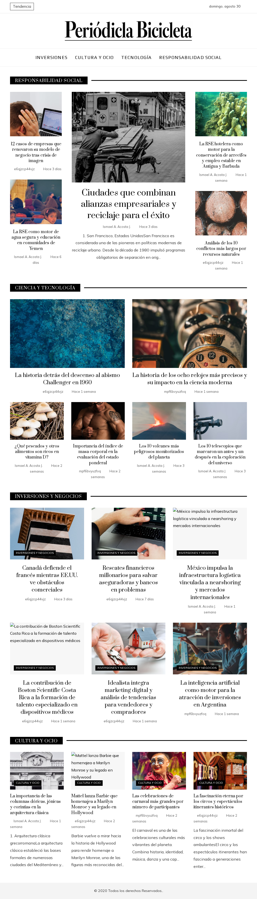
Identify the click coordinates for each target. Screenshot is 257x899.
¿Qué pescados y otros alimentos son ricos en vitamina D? (37, 451)
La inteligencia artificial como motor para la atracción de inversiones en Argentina (210, 694)
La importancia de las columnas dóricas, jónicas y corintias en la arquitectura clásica (35, 804)
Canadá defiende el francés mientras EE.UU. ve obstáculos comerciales (47, 579)
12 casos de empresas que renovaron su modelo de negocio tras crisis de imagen (36, 152)
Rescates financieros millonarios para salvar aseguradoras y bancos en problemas (128, 579)
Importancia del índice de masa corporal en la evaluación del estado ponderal (98, 454)
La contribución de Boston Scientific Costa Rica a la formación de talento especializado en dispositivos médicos (47, 697)
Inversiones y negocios (35, 553)
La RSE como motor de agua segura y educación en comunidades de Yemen (36, 240)
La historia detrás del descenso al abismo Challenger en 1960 (67, 379)
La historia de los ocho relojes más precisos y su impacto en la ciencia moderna (189, 379)
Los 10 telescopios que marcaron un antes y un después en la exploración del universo (220, 454)
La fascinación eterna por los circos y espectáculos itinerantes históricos (218, 801)
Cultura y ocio (27, 783)
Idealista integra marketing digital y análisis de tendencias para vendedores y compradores (128, 697)
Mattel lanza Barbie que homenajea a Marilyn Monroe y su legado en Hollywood (94, 804)
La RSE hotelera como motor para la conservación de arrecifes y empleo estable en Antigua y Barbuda (221, 155)
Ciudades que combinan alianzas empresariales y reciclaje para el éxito (128, 204)
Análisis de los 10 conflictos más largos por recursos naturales (221, 248)
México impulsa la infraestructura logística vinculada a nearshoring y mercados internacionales (210, 582)
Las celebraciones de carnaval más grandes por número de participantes (157, 801)
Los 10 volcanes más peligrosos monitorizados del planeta (159, 451)
